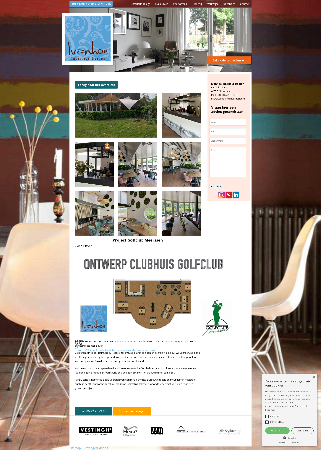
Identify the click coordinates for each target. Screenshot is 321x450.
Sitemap (75, 448)
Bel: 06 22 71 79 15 (93, 411)
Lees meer (271, 409)
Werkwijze (212, 4)
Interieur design (141, 4)
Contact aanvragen (132, 411)
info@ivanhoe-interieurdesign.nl (228, 98)
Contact (244, 4)
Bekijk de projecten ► (229, 60)
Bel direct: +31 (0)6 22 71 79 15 (91, 4)
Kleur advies (179, 4)
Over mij (197, 4)
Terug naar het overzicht (96, 85)
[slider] (115, 350)
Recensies (229, 4)
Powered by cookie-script (289, 442)
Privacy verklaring (95, 448)
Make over (161, 4)
